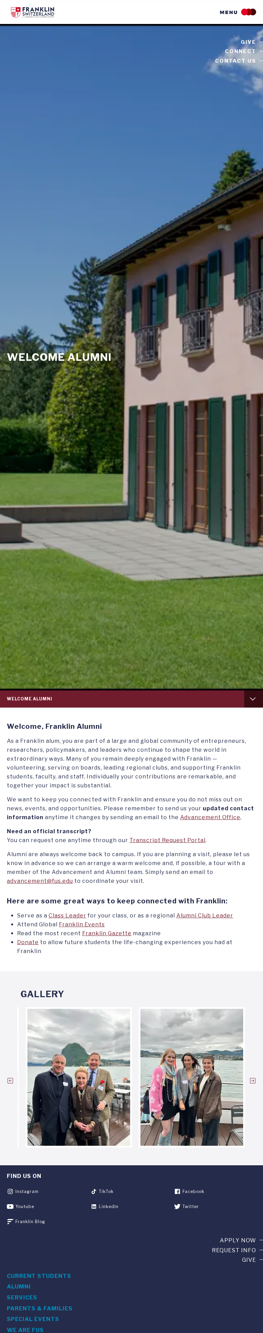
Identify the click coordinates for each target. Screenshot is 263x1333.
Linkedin (108, 1206)
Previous (10, 1080)
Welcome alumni (29, 698)
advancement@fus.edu (40, 881)
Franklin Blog (30, 1221)
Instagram (27, 1191)
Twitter (191, 1206)
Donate (28, 942)
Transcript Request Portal (167, 840)
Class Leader (67, 915)
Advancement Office (210, 817)
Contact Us (235, 61)
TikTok (106, 1191)
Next (252, 1080)
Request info (234, 1250)
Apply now (238, 1240)
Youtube (24, 1206)
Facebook (193, 1191)
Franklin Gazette (107, 933)
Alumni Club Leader (204, 915)
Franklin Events (82, 924)
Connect (240, 51)
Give (248, 42)
